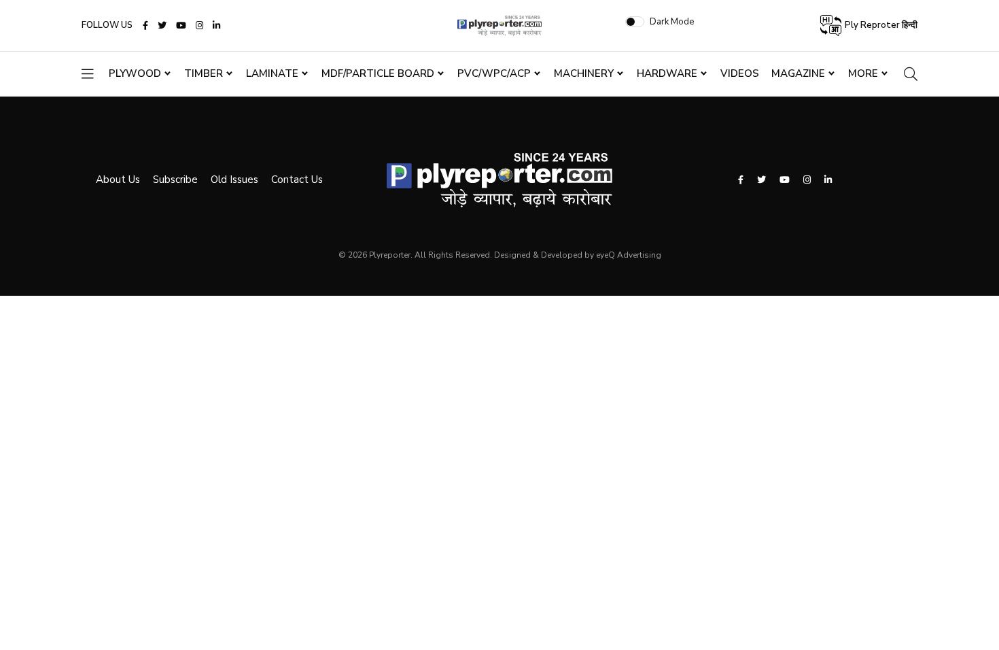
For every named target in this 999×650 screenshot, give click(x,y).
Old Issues (234, 179)
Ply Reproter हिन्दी (880, 25)
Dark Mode (672, 22)
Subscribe (175, 179)
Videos (739, 73)
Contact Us (297, 179)
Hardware (667, 73)
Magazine (798, 73)
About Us (118, 179)
